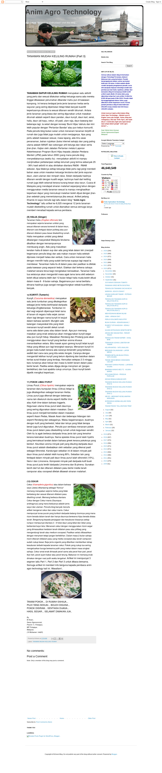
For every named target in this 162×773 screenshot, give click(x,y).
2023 (105, 259)
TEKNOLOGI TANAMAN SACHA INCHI (118, 288)
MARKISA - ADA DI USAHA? (114, 291)
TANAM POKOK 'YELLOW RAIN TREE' (118, 406)
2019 (105, 434)
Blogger (114, 754)
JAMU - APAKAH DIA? (112, 316)
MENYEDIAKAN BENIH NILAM (115, 313)
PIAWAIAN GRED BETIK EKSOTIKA (117, 285)
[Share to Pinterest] (62, 638)
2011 (105, 458)
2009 (105, 464)
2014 (105, 449)
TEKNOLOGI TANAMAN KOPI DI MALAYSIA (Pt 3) (116, 300)
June (107, 416)
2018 (105, 437)
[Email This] (52, 638)
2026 (105, 251)
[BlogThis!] (55, 638)
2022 (105, 262)
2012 (105, 455)
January (108, 430)
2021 (105, 265)
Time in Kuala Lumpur (118, 157)
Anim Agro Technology (63, 12)
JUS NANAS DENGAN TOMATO (116, 282)
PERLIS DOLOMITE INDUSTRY (116, 319)
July (106, 413)
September (109, 280)
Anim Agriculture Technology (114, 202)
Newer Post (31, 718)
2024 (105, 256)
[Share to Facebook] (59, 638)
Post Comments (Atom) (44, 722)
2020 (105, 268)
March (107, 424)
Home (62, 718)
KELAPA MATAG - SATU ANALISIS (116, 347)
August (107, 410)
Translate (118, 146)
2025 (105, 253)
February (108, 428)
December (109, 271)
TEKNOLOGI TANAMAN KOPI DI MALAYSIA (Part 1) (116, 309)
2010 (105, 461)
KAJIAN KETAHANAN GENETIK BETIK (118, 330)
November (109, 274)
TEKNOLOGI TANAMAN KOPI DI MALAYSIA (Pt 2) (116, 305)
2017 (105, 440)
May (107, 419)
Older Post (91, 718)
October (108, 277)
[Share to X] (57, 638)
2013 (105, 452)
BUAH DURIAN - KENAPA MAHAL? (117, 322)
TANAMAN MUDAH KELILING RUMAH (45, 641)
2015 (105, 446)
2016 (105, 443)
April (107, 422)
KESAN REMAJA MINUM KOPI (115, 379)
